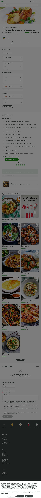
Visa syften (12, 496)
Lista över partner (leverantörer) (5, 493)
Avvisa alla (20, 496)
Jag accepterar (28, 496)
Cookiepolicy (35, 488)
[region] (20, 489)
